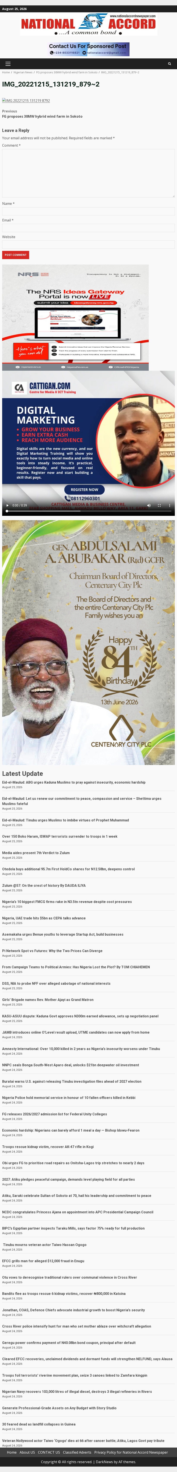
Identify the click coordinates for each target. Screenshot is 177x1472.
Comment (11, 145)
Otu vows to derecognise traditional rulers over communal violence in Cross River (69, 1277)
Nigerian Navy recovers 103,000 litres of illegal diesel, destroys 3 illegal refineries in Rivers (77, 1392)
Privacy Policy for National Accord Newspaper (131, 1452)
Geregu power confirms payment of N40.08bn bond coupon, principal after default (69, 1343)
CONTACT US (49, 1452)
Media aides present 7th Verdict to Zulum (36, 853)
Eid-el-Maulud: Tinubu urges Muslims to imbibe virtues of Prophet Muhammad (65, 820)
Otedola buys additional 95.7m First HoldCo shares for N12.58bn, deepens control (68, 869)
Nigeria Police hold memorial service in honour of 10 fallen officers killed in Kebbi (68, 1098)
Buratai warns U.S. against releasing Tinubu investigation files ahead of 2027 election (71, 1081)
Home (12, 1452)
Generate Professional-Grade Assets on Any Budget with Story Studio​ (59, 1408)
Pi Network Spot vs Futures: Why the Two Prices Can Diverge (52, 951)
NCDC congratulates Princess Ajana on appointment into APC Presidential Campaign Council (77, 1212)
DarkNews (104, 1461)
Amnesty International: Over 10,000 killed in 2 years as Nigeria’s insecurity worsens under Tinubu (81, 1049)
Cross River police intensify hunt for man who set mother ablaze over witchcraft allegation (76, 1326)
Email (8, 220)
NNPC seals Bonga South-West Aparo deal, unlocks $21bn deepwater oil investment (70, 1065)
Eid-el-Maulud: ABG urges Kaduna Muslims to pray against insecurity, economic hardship (73, 782)
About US (27, 1452)
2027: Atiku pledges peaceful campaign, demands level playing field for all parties (68, 1179)
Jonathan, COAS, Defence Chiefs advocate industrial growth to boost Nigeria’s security (73, 1310)
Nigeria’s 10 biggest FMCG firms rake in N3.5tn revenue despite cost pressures (67, 902)
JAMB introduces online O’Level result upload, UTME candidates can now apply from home (76, 1032)
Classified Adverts (77, 1452)
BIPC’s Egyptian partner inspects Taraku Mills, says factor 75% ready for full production (73, 1228)
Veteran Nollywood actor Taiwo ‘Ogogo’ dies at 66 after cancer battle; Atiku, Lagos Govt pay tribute (83, 1441)
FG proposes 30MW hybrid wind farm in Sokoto (42, 114)
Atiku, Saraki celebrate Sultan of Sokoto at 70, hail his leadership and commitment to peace (76, 1196)
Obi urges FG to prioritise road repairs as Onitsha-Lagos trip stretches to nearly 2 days (73, 1163)
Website (8, 236)
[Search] (169, 63)
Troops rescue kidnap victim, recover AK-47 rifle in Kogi (48, 1147)
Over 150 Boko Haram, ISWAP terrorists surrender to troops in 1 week (59, 836)
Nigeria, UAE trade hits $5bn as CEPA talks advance (44, 918)
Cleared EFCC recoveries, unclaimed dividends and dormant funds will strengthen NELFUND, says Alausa (87, 1359)
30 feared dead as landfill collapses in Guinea (39, 1424)
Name (8, 203)
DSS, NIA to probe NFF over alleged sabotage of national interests (56, 983)
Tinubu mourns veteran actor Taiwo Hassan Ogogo (44, 1245)
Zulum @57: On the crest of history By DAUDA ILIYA (44, 886)
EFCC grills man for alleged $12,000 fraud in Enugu (44, 1261)
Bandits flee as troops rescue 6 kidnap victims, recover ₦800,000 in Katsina (64, 1294)
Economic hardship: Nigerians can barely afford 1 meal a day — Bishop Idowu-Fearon (70, 1130)
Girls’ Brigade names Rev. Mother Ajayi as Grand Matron (47, 1000)
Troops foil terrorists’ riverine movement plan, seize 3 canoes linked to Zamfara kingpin (74, 1375)
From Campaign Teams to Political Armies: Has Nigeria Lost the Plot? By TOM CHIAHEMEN (76, 967)
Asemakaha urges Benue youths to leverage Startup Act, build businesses (62, 934)
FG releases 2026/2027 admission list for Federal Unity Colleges (54, 1114)
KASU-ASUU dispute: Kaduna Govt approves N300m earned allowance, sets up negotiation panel (80, 1016)
